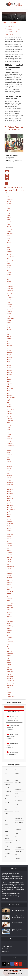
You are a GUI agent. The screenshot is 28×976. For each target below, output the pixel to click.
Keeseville (9, 416)
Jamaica (9, 411)
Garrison (9, 331)
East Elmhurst (10, 288)
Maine (6, 835)
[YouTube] (16, 964)
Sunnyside (9, 630)
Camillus (9, 242)
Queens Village (10, 571)
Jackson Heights (10, 409)
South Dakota (18, 826)
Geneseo (9, 332)
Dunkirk (8, 284)
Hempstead (9, 374)
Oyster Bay (9, 543)
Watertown (9, 669)
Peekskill (9, 547)
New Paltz (9, 491)
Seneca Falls (10, 612)
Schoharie (9, 609)
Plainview (9, 555)
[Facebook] (12, 964)
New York (9, 496)
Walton (8, 658)
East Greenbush (10, 290)
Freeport (8, 322)
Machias (9, 450)
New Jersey (18, 786)
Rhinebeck (9, 579)
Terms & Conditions (7, 946)
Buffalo (8, 238)
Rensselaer (9, 577)
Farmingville (9, 311)
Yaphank (9, 692)
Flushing (9, 313)
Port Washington (10, 566)
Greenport (9, 350)
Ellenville (9, 299)
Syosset (8, 632)
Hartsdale (9, 367)
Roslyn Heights (10, 595)
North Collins (10, 507)
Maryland (7, 838)
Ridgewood (9, 582)
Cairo (8, 240)
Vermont (17, 840)
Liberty (8, 436)
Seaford (8, 611)
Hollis (8, 384)
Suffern (8, 628)
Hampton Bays (10, 357)
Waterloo (9, 667)
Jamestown (9, 413)
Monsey (8, 473)
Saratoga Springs (10, 603)
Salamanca (9, 598)
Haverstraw (9, 370)
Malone (8, 452)
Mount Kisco (9, 480)
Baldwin (8, 208)
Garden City (9, 329)
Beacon (8, 215)
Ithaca (8, 408)
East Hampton (10, 292)
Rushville (9, 596)
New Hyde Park (10, 489)
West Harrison (10, 678)
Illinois (6, 813)
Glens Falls (9, 340)
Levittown (9, 432)
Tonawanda (9, 637)
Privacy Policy (5, 948)
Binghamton (9, 222)
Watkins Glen (10, 671)
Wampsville (9, 660)
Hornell (8, 390)
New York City (10, 498)
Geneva (8, 334)
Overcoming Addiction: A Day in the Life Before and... (18, 916)
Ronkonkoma (10, 591)
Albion (8, 197)
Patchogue (9, 545)
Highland (9, 381)
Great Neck (9, 348)
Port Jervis (9, 564)
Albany (8, 196)
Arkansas (7, 780)
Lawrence (9, 431)
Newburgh (9, 502)
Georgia (7, 802)
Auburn (8, 206)
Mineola (8, 470)
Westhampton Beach (11, 683)
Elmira (8, 302)
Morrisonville (10, 479)
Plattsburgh (9, 557)
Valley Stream (10, 653)
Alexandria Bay (10, 199)
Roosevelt (9, 593)
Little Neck (9, 438)
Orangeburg (9, 530)
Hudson (8, 392)
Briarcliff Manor (10, 233)
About (3, 944)
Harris (8, 361)
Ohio (16, 804)
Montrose (9, 477)
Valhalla (8, 650)
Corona (8, 270)
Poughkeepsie (10, 570)
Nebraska (17, 773)
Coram (8, 267)
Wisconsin (17, 855)
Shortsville (9, 616)
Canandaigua (10, 245)
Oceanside (9, 519)
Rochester (9, 586)
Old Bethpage (10, 523)
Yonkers (8, 694)
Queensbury (9, 573)
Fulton (8, 327)
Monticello (9, 475)
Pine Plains (9, 554)
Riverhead (9, 584)
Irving (8, 402)
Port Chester (9, 559)
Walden (8, 657)
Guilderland (9, 352)
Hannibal (9, 359)
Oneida (8, 527)
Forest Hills (9, 315)
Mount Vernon (10, 484)
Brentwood (9, 229)
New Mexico (18, 789)
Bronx (8, 235)
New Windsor (10, 495)
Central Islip (9, 254)
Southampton (10, 621)
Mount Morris (10, 482)
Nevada (17, 777)
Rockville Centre (10, 587)
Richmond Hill (10, 580)
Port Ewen (9, 561)
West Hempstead (10, 680)
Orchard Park (10, 534)
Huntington (9, 395)
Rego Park (9, 575)
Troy (8, 639)
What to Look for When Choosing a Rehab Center (18, 930)
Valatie (8, 648)
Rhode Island (18, 818)
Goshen (8, 343)
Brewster (9, 231)
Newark (8, 500)
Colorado (7, 788)
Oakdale (9, 518)
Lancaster (9, 427)
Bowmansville (10, 228)
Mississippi (7, 853)
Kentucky (7, 827)
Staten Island (10, 627)
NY (7, 486)
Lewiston (9, 434)
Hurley (8, 399)
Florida (6, 798)
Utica (8, 646)
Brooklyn (9, 237)
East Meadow (10, 293)
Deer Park (9, 276)
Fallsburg (9, 306)
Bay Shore (9, 213)
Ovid (8, 539)
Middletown (9, 466)
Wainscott (9, 655)
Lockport (9, 441)
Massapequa (10, 456)
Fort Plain (9, 316)
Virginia (17, 844)
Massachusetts (8, 842)
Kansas (6, 824)
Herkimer (9, 376)
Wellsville (9, 674)
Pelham (8, 548)
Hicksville (9, 379)
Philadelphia (9, 552)
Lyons (8, 448)
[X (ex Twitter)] (8, 964)
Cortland (9, 272)
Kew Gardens (10, 420)
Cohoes (8, 261)
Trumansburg (10, 641)
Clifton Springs (10, 260)
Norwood (9, 514)
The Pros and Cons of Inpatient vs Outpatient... (17, 923)
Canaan (8, 244)
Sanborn (8, 600)
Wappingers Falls (10, 664)
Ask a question (14, 706)
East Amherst (10, 286)
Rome (8, 589)
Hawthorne (9, 372)
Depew (8, 277)
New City (9, 487)
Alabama (7, 769)
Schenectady (10, 607)
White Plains (9, 687)
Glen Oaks (9, 338)
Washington (18, 847)
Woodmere (9, 689)
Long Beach (9, 443)
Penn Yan (9, 550)
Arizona (7, 777)
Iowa (6, 820)
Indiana (6, 817)
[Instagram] (4, 964)
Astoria (8, 205)
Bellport (8, 219)
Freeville (9, 324)
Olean (8, 525)
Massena (9, 457)
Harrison (9, 365)
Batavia (8, 210)
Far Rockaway (10, 308)
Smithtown (9, 618)
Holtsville (9, 386)
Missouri (7, 856)
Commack (9, 265)
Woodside (9, 690)
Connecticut (8, 791)
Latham (8, 429)
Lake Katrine (9, 425)
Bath (8, 212)
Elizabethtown (10, 297)
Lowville (8, 447)
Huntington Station (11, 397)
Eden (8, 295)
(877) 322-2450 (14, 971)
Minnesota (7, 849)
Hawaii (6, 806)
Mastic (8, 459)
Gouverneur (9, 345)
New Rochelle (10, 493)
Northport (9, 511)
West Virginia (18, 851)
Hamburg (9, 354)
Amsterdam (9, 203)
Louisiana (7, 831)
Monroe (8, 471)
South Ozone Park (11, 619)
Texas (16, 833)
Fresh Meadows (10, 325)
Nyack (8, 516)
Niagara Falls (10, 503)
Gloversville (9, 341)
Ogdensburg (9, 521)
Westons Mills (10, 685)
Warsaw (8, 666)
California (7, 784)
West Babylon (10, 676)
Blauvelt (8, 224)
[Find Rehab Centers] (14, 4)
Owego (8, 541)
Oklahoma (18, 807)
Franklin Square (10, 318)
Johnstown (9, 415)
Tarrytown (9, 635)
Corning (8, 269)
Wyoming (17, 858)
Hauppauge (9, 368)
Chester (8, 258)
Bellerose (9, 217)
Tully (8, 644)
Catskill (8, 253)
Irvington (9, 404)
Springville (9, 625)
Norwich (8, 512)
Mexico (8, 464)
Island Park (9, 406)
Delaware (7, 795)
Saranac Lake (10, 602)
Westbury (9, 682)
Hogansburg (9, 383)
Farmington (9, 309)
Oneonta (9, 528)
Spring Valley (10, 623)
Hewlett (8, 377)
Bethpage (9, 221)
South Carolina (19, 822)
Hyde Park (9, 400)
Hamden (9, 356)
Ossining (9, 536)
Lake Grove (9, 424)
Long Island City (10, 445)
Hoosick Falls (10, 388)
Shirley (8, 614)
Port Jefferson (10, 563)
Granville (9, 347)
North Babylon (10, 505)
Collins (8, 263)
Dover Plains (9, 283)
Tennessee (18, 829)
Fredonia (9, 320)
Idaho (6, 809)
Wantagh (9, 662)
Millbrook (9, 468)
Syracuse (9, 634)
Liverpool (9, 440)
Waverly (8, 673)
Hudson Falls (10, 393)
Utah (16, 836)
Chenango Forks (10, 256)
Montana (17, 769)
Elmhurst (9, 300)
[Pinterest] (20, 964)
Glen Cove (9, 336)
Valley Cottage (10, 651)
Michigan (7, 846)
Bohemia (9, 226)
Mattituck (9, 461)
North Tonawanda (11, 509)
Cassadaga (9, 251)
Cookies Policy (5, 951)
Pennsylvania (18, 815)
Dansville (9, 274)
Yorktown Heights (11, 696)
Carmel (8, 249)
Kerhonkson (9, 418)
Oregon (17, 811)
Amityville (9, 201)
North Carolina (18, 797)
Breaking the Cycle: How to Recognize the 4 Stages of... (18, 909)
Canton (8, 247)
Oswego (9, 538)
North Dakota (18, 800)
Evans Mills (9, 304)
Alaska (6, 773)
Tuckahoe (9, 642)
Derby (8, 279)
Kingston (9, 422)
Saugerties (9, 605)
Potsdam (9, 568)
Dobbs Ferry (9, 281)
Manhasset (9, 454)
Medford (9, 463)
